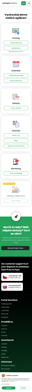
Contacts (4, 325)
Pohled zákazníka (16, 43)
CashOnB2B (5, 310)
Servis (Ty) (16, 135)
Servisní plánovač (16, 81)
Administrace (16, 48)
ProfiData (4, 335)
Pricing (3, 332)
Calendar (4, 344)
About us (4, 329)
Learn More (12, 381)
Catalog (4, 347)
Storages (4, 350)
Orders (3, 354)
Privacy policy (5, 369)
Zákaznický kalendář (16, 75)
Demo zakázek (16, 108)
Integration (4, 317)
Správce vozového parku (16, 146)
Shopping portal (6, 304)
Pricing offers (5, 307)
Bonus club (4, 314)
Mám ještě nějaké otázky (15, 248)
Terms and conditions (8, 365)
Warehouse (5, 357)
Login (23, 3)
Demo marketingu (16, 173)
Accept (8, 388)
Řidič (16, 141)
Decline (23, 388)
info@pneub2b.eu (14, 278)
